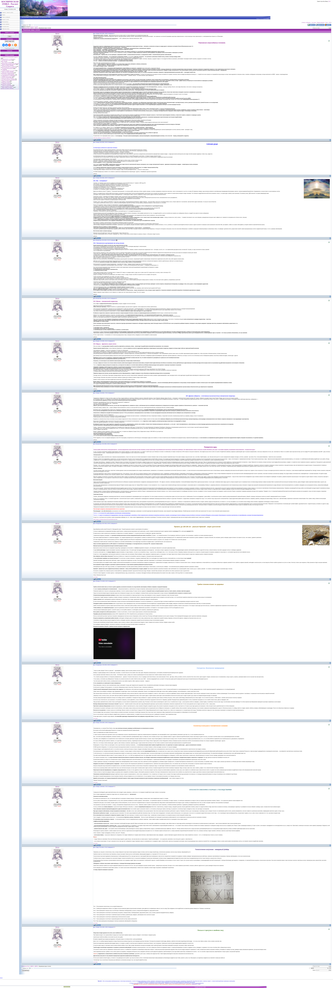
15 (114, 927)
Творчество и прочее (5, 82)
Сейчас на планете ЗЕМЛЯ (7, 65)
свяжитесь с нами (196, 984)
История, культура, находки (8, 79)
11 (117, 664)
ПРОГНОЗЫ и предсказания (7, 73)
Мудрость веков (5, 81)
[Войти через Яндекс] (9, 45)
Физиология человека (5, 84)
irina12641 (36, 26)
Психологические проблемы (8, 74)
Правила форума (320, 22)
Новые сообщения (306, 22)
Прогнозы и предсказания (7, 72)
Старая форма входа (9, 48)
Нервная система (6, 83)
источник (95, 577)
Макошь (32, 26)
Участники (313, 22)
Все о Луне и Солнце (6, 62)
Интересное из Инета (7, 60)
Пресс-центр (4, 61)
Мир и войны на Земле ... (7, 87)
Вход (268, 18)
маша (1, 977)
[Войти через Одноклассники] (15, 45)
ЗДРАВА (32, 966)
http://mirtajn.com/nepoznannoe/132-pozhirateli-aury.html (105, 519)
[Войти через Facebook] (6, 45)
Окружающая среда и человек (45, 966)
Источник (95, 660)
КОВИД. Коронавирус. (7, 76)
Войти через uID (9, 41)
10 (115, 581)
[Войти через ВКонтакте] (3, 45)
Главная (258, 18)
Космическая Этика (25, 966)
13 (114, 786)
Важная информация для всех (8, 64)
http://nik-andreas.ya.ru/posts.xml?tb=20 (101, 137)
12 (114, 722)
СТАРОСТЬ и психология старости (10, 57)
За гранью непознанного (7, 68)
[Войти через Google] (12, 45)
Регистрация (263, 18)
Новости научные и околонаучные (8, 67)
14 (114, 847)
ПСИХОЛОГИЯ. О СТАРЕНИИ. (8, 59)
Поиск (326, 22)
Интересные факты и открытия (9, 66)
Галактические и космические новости (9, 63)
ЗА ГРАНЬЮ (3, 69)
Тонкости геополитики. (7, 85)
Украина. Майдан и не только (8, 70)
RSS (329, 1)
